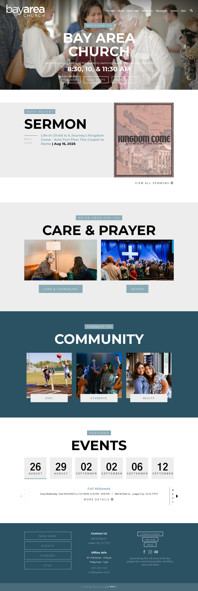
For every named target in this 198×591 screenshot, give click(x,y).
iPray (150, 545)
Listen (28, 143)
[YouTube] (156, 552)
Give (183, 11)
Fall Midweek (99, 489)
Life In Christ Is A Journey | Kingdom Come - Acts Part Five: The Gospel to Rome (72, 139)
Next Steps (133, 11)
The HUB (150, 539)
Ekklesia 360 (111, 586)
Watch (28, 139)
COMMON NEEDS (150, 534)
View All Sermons (152, 183)
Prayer (137, 289)
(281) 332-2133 (99, 568)
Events (174, 11)
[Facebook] (144, 552)
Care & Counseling (61, 289)
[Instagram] (150, 552)
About (121, 11)
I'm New (110, 11)
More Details (97, 499)
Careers (47, 555)
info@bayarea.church (99, 572)
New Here (48, 536)
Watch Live (124, 80)
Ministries (147, 11)
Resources (161, 11)
